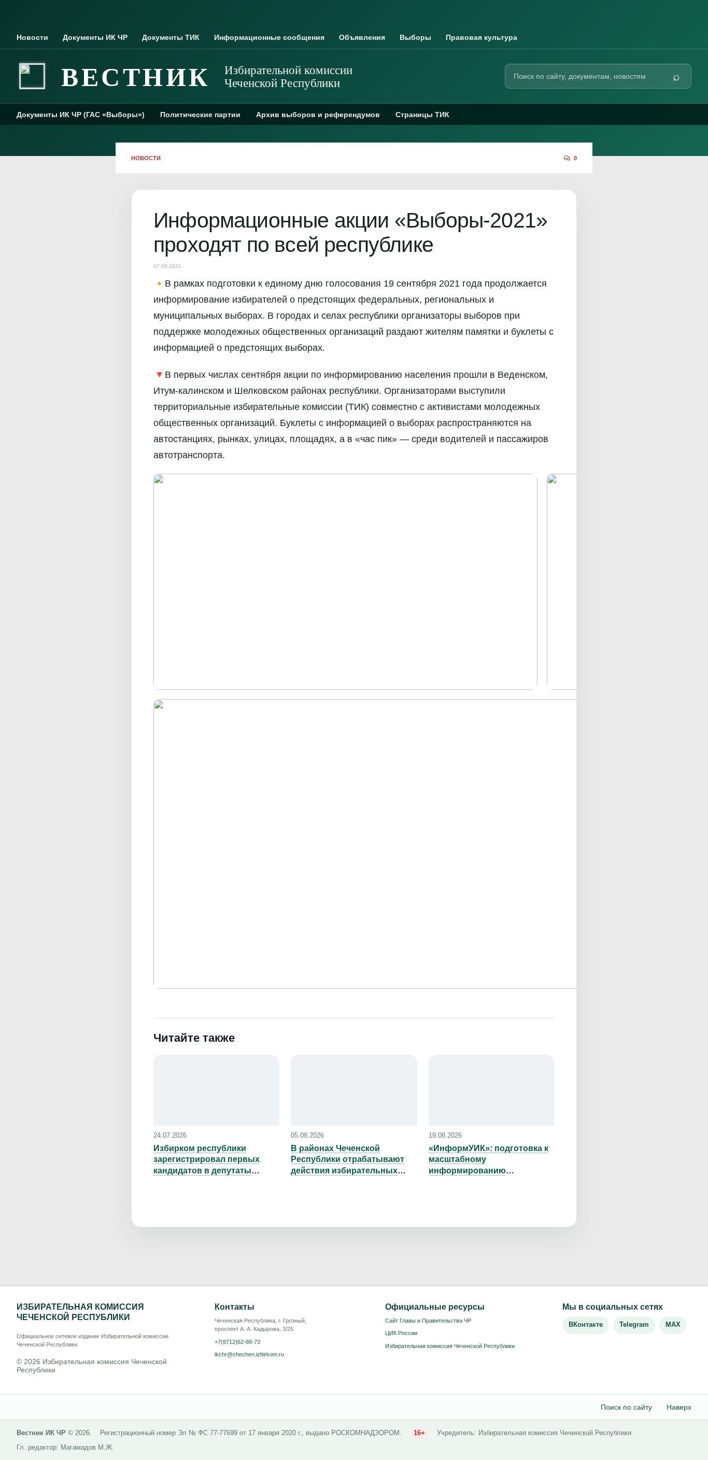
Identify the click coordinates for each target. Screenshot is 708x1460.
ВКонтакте (586, 1324)
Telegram (634, 1324)
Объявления (362, 37)
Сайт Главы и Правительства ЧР (428, 1320)
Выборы (415, 37)
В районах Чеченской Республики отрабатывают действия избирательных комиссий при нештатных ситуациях (347, 1170)
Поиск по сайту (626, 1407)
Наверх (679, 1407)
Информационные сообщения (269, 37)
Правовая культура (481, 37)
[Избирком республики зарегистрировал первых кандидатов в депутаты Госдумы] (216, 1090)
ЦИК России (401, 1333)
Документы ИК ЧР (95, 37)
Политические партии (200, 114)
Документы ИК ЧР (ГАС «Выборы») (81, 114)
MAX (673, 1324)
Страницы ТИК (422, 114)
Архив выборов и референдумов (318, 114)
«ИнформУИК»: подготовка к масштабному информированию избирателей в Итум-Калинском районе (488, 1170)
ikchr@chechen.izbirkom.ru (249, 1354)
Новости (32, 37)
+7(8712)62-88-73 (237, 1342)
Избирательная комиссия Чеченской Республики (450, 1346)
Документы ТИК (171, 37)
